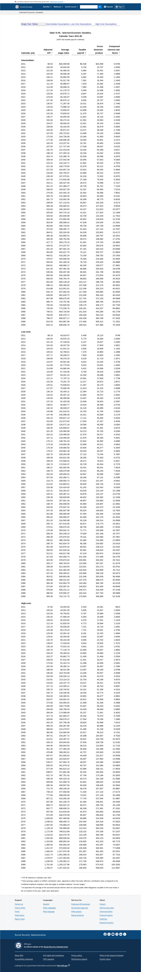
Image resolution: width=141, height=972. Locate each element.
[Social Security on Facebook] (105, 934)
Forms (17, 912)
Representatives (77, 915)
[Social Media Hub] (124, 934)
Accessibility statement (24, 959)
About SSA (19, 955)
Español (46, 904)
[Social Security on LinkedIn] (120, 934)
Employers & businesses (80, 904)
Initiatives (103, 919)
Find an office (20, 908)
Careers (103, 904)
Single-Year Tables (29, 24)
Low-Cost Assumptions (80, 24)
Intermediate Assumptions (58, 24)
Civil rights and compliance (53, 955)
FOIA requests (48, 959)
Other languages (49, 908)
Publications (19, 915)
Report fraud (20, 919)
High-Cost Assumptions (106, 24)
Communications (106, 912)
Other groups (76, 912)
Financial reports (106, 915)
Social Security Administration (56, 947)
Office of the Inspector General (111, 955)
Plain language (49, 912)
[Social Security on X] (109, 934)
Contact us (19, 904)
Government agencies (79, 908)
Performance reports (79, 959)
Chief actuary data (107, 908)
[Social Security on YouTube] (112, 934)
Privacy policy (76, 955)
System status (105, 959)
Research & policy (107, 923)
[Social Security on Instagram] (116, 934)
